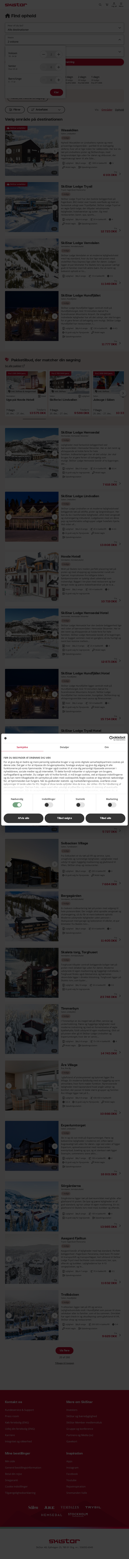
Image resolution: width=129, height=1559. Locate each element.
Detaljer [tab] (64, 747)
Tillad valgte (64, 818)
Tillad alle (105, 818)
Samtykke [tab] (22, 747)
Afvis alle (23, 818)
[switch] (48, 804)
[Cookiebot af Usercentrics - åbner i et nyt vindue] (111, 738)
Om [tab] (107, 747)
